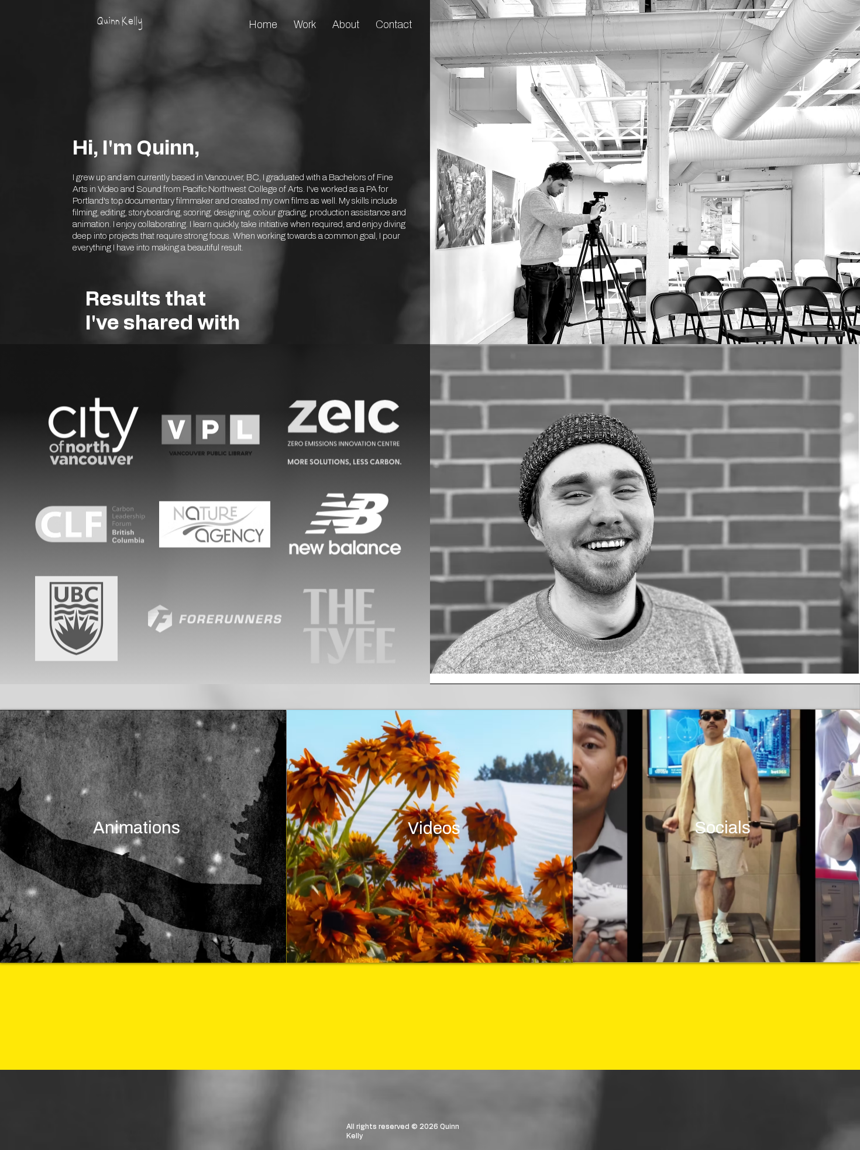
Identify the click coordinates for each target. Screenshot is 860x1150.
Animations (136, 827)
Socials (722, 827)
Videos (433, 828)
